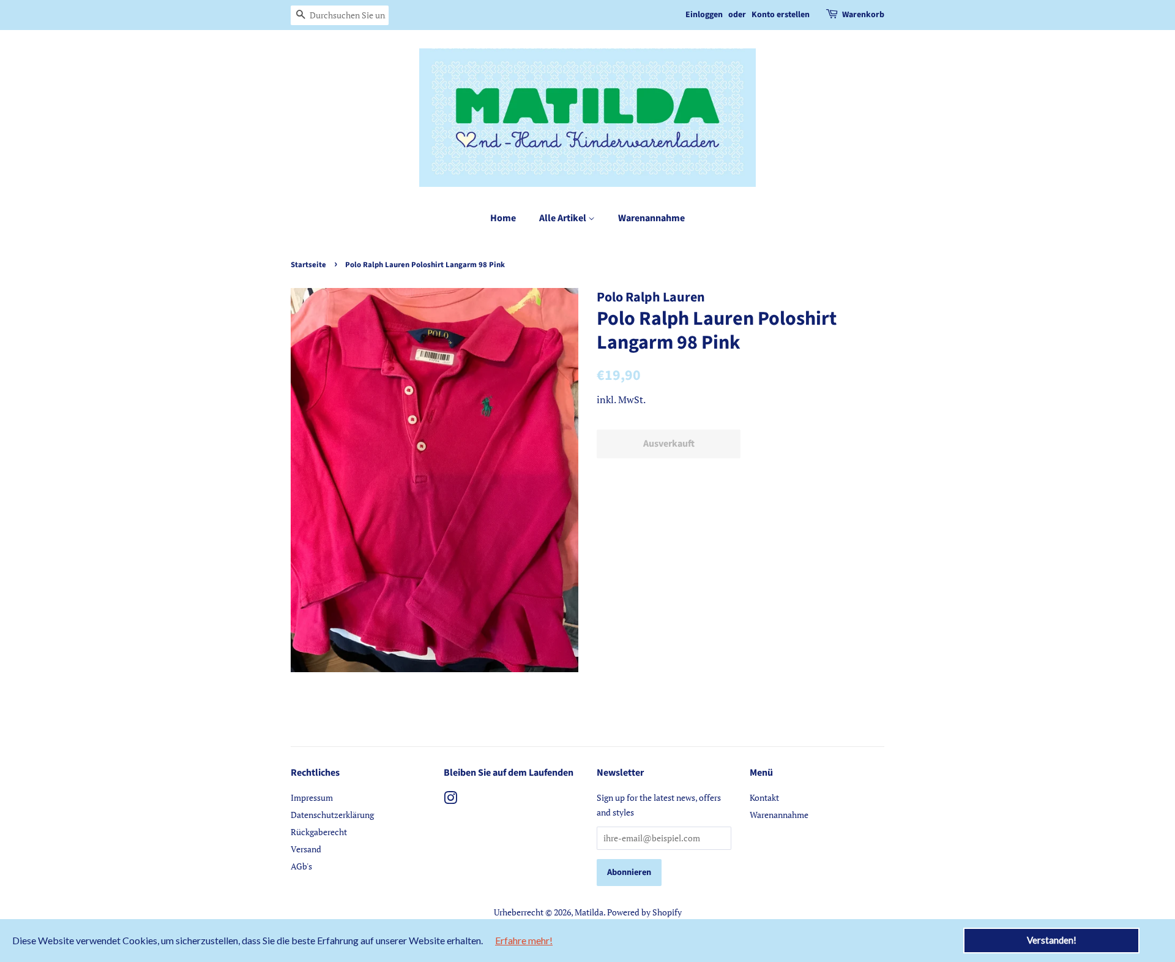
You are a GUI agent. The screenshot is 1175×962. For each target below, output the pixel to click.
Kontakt (764, 797)
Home (503, 218)
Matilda (589, 912)
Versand (306, 849)
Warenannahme (651, 218)
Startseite (308, 264)
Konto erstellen (781, 15)
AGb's (301, 866)
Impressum (312, 797)
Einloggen (704, 15)
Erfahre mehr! (524, 940)
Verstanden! (1051, 939)
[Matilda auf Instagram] (450, 800)
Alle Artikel (563, 218)
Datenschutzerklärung (332, 814)
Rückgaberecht (319, 832)
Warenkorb (863, 15)
